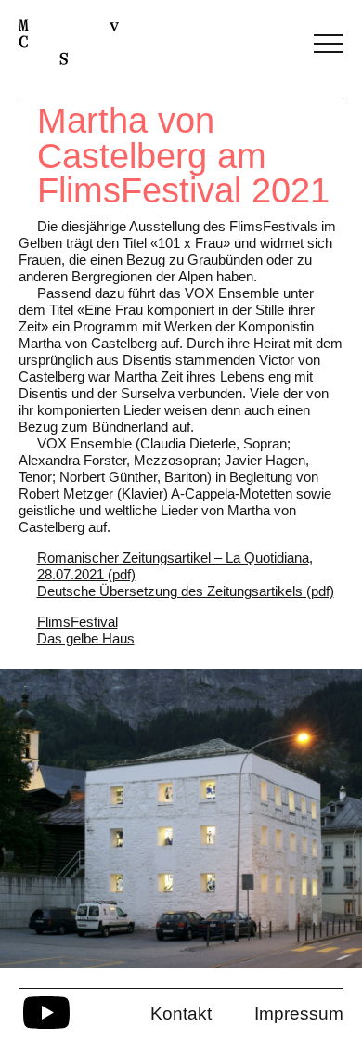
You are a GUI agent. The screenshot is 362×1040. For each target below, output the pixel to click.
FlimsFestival (77, 622)
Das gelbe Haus (86, 638)
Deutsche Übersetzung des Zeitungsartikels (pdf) (185, 591)
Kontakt (181, 1013)
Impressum (298, 1013)
